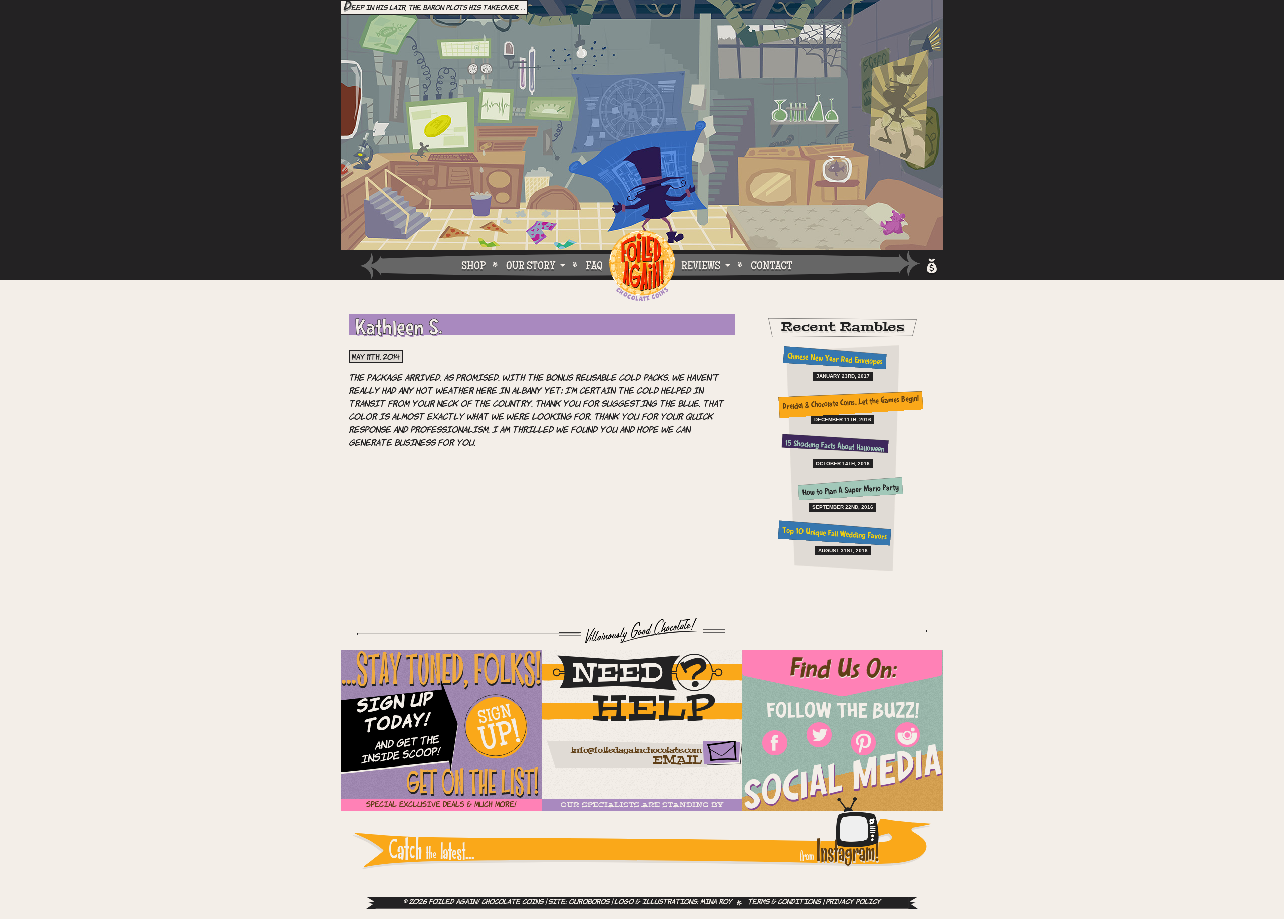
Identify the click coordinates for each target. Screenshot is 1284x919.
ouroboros (589, 902)
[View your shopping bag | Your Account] (931, 264)
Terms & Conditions (784, 902)
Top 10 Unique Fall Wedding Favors (834, 534)
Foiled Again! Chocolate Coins (642, 266)
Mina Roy (716, 902)
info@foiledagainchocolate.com (635, 750)
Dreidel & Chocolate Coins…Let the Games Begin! (850, 403)
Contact (771, 265)
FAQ (594, 265)
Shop (473, 265)
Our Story (530, 265)
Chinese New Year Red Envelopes (834, 360)
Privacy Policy (853, 902)
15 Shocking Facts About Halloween (834, 447)
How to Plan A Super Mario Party (850, 491)
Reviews (700, 265)
